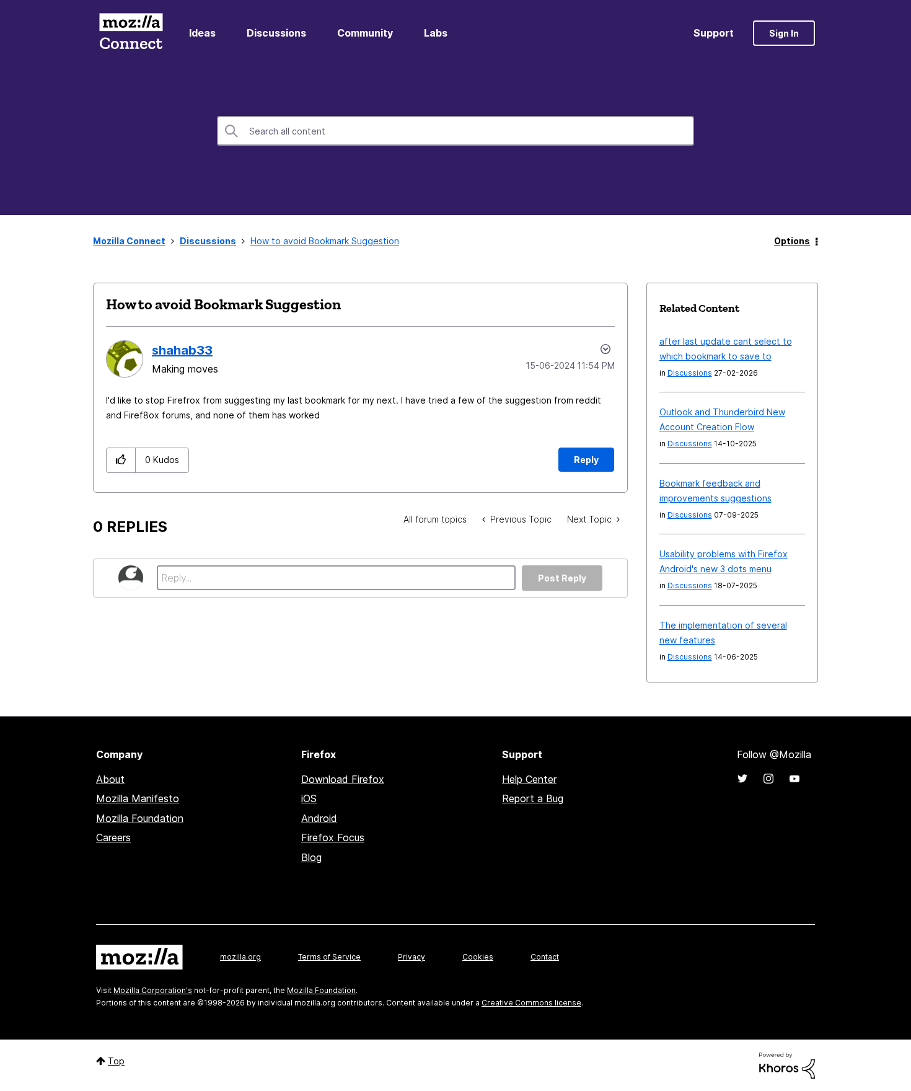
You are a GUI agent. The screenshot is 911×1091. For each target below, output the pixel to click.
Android (319, 818)
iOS (309, 798)
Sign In (784, 33)
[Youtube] (794, 778)
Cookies (477, 956)
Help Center (529, 779)
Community (365, 33)
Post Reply (562, 578)
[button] (121, 460)
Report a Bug (532, 798)
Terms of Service (329, 956)
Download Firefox (342, 779)
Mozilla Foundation (139, 818)
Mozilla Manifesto (137, 798)
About (110, 779)
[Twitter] (742, 778)
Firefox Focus (332, 837)
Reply (586, 459)
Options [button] (792, 241)
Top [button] (116, 1061)
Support (713, 33)
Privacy (411, 956)
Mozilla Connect (130, 33)
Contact (544, 956)
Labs (435, 33)
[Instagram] (768, 778)
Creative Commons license (531, 1002)
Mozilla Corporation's (152, 990)
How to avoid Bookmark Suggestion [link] (324, 241)
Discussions (276, 33)
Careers (113, 837)
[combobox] (455, 131)
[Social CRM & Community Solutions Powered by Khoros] (787, 1064)
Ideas (202, 33)
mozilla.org (240, 956)
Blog (311, 857)
